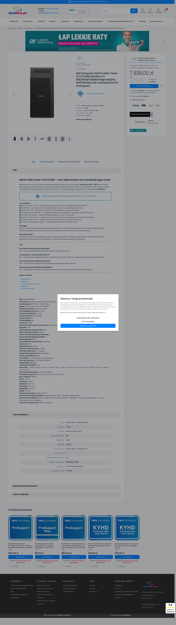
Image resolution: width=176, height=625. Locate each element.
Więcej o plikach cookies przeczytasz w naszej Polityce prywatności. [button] (83, 312)
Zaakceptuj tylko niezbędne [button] (88, 318)
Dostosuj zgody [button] (88, 321)
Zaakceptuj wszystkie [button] (88, 326)
